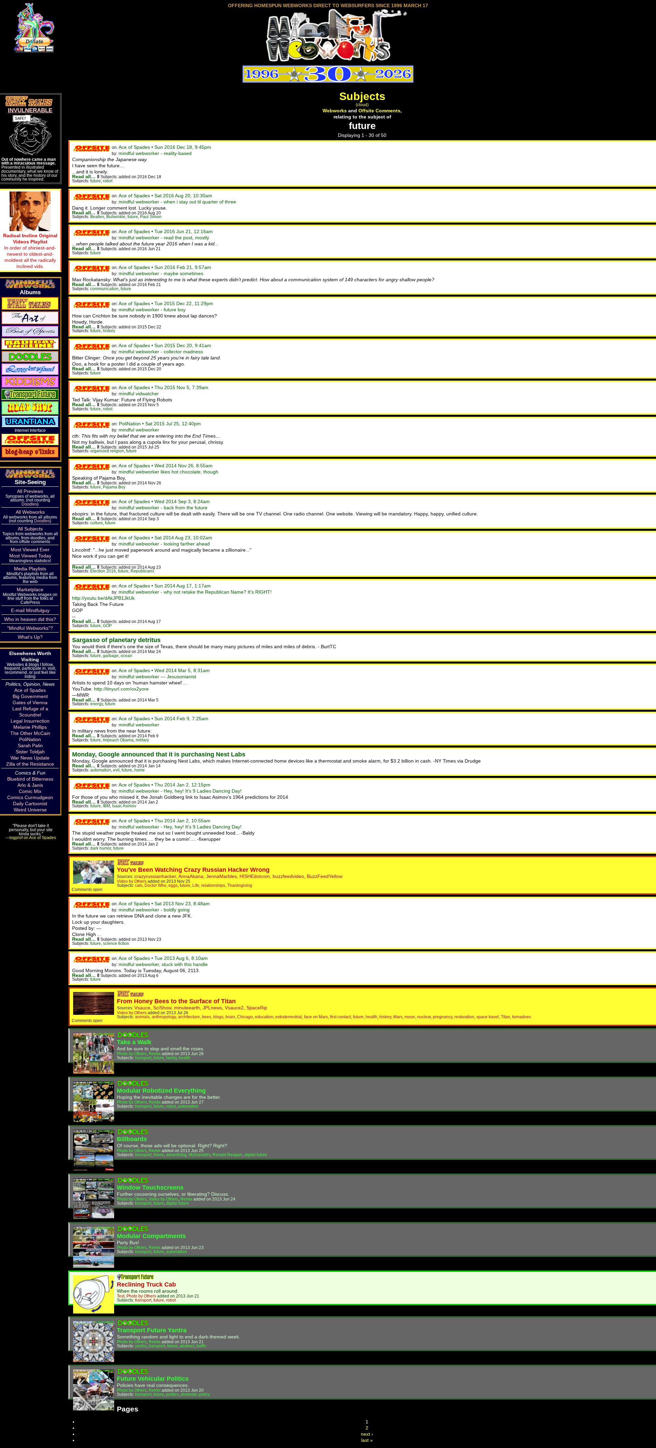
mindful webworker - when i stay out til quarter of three (177, 201)
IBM (106, 806)
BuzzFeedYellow (324, 876)
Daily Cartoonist (30, 803)
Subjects (362, 96)
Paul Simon (151, 216)
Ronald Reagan (227, 1154)
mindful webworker (139, 429)
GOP (107, 625)
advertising (176, 1154)
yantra (141, 1346)
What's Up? (30, 637)
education (264, 1016)
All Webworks (30, 512)
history (109, 330)
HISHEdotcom (255, 876)
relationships (213, 885)
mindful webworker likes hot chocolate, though (168, 471)
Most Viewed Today (30, 555)
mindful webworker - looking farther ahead (164, 543)
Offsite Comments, (380, 110)
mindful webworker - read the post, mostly (164, 237)
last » (367, 1440)
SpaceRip (256, 1007)
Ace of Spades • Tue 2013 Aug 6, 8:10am (163, 958)
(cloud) (362, 104)
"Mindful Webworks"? (30, 628)
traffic (201, 1346)
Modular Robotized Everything (161, 1090)
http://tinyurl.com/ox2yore (121, 689)
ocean (126, 655)
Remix (155, 1053)
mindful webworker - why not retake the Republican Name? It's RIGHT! (195, 592)
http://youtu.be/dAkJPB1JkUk (103, 598)
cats (138, 885)
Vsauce (142, 1007)
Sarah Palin (30, 745)
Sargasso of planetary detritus (116, 640)
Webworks (335, 110)
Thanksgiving (239, 885)
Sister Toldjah (30, 751)
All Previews (30, 491)
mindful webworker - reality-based (155, 153)
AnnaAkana (190, 876)
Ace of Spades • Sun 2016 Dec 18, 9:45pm (165, 147)
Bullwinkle (115, 216)
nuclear (424, 1016)
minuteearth (187, 1007)
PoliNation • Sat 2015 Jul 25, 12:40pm (160, 423)
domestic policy (195, 1394)
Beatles (97, 216)
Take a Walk (134, 1042)
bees (206, 1016)
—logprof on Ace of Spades (30, 837)
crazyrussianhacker (155, 876)
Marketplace (30, 589)
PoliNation (30, 739)
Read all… (84, 176)
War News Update (30, 758)
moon (410, 1016)
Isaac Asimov (124, 806)
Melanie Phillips (30, 727)
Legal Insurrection (30, 721)
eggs (173, 885)
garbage (111, 655)
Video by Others (132, 881)
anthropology (164, 1016)
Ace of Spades (30, 690)
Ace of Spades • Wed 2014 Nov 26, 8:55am (166, 465)
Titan (505, 1016)
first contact (340, 1016)
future (95, 181)
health (371, 1016)
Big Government (30, 696)
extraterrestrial (288, 1016)
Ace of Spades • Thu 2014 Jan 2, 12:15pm (164, 784)
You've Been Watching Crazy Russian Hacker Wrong (193, 869)
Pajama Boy (114, 487)
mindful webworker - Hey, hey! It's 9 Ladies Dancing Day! (180, 791)
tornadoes (521, 1016)
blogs (218, 1016)
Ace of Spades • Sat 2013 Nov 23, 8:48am (164, 903)
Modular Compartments (151, 1236)
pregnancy (442, 1016)
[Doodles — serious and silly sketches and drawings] (30, 356)
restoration (464, 1016)
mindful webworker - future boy (152, 309)
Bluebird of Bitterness (30, 779)
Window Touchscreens (150, 1187)
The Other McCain (30, 733)
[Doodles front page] (133, 1036)
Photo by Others (132, 1053)
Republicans (142, 571)
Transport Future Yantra (152, 1330)
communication (104, 288)
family (171, 1057)
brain (230, 1016)
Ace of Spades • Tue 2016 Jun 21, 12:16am (166, 231)
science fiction (116, 943)
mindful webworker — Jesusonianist (157, 676)
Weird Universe (30, 809)
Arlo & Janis (30, 785)
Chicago (245, 1016)
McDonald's (199, 1154)
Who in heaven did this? (30, 619)
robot (107, 181)
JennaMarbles (221, 876)
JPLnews (212, 1007)
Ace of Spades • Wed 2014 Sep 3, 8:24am (164, 501)
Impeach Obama (118, 740)
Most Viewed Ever (30, 549)
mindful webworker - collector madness (161, 351)
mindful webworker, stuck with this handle (163, 964)
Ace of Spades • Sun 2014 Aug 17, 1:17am (165, 585)
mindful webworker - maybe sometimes (161, 273)
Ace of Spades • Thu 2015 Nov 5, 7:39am (163, 387)
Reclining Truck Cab (146, 1284)
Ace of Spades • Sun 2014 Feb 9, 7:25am (163, 718)
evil (116, 770)
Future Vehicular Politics (153, 1378)
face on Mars (316, 1016)
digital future (255, 1154)
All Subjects (30, 528)
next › (367, 1434)
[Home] (328, 59)
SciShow (162, 1007)
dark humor (100, 848)
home (139, 770)
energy (96, 703)
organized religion (107, 451)
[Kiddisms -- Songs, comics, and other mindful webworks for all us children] (30, 381)
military (142, 740)
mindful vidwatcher (139, 393)
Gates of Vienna (30, 702)
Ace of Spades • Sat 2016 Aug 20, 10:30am (165, 195)
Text (120, 1296)
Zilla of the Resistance (30, 764)
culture (96, 523)
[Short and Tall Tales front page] (131, 863)
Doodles (29, 504)
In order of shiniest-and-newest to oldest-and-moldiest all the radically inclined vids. (30, 251)
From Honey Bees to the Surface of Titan (176, 1001)
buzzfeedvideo (288, 876)
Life (195, 885)
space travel (487, 1016)
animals (142, 1016)
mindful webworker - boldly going (154, 909)
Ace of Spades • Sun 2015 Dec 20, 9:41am (165, 345)
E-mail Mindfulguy (30, 610)
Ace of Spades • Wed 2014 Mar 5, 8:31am (164, 670)
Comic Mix (30, 791)
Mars (397, 1016)
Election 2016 (103, 571)
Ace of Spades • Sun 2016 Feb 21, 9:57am (165, 267)
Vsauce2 (234, 1007)
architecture (189, 1016)
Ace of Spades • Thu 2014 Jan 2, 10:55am (164, 820)
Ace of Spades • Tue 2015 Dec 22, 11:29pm (166, 303)
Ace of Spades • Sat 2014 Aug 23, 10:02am (165, 537)
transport (143, 1057)
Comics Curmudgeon (30, 797)
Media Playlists (30, 568)
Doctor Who (155, 885)
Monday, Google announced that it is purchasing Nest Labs (158, 754)
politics (172, 1394)
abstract (187, 1346)
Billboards (132, 1139)
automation (100, 770)
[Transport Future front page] (135, 1278)
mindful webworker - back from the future (163, 507)
